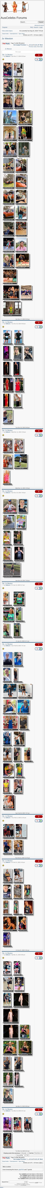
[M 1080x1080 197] (25, 139)
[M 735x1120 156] (28, 913)
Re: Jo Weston (7, 55)
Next (41, 45)
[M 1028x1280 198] (8, 620)
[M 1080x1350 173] (8, 234)
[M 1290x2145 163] (17, 543)
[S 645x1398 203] (6, 359)
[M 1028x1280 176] (18, 604)
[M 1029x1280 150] (19, 744)
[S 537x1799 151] (15, 913)
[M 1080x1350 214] (21, 234)
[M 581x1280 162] (6, 636)
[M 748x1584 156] (19, 776)
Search (36, 27)
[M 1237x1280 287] (20, 467)
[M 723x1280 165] (7, 897)
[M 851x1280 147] (7, 881)
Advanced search (39, 25)
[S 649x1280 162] (6, 543)
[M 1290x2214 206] (18, 343)
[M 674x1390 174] (16, 760)
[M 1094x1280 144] (9, 808)
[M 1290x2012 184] (18, 107)
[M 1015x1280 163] (8, 837)
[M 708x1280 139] (7, 974)
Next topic (40, 46)
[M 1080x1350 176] (8, 171)
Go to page (16, 45)
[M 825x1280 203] (22, 512)
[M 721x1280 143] (17, 897)
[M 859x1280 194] (18, 852)
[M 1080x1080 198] (10, 123)
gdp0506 (21, 1169)
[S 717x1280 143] (7, 1006)
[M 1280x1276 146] (10, 1053)
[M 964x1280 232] (8, 390)
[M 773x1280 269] (19, 390)
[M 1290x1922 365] (7, 467)
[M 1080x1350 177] (21, 202)
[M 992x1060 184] (9, 712)
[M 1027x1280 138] (8, 776)
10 (38, 45)
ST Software (23, 1184)
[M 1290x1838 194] (8, 107)
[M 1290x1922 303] (18, 451)
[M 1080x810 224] (12, 314)
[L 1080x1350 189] (8, 187)
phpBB (36, 1182)
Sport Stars (22, 33)
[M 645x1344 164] (16, 974)
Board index (5, 33)
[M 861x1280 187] (18, 559)
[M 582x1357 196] (6, 792)
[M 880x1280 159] (8, 665)
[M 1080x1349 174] (23, 155)
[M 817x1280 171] (18, 91)
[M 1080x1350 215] (21, 218)
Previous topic (32, 46)
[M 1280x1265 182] (10, 512)
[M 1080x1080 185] (10, 139)
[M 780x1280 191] (7, 852)
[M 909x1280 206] (8, 1085)
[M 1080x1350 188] (21, 250)
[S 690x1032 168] (19, 990)
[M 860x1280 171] (21, 527)
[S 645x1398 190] (6, 406)
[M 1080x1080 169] (10, 282)
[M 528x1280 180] (19, 620)
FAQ (31, 27)
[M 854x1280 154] (18, 881)
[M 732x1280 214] (17, 406)
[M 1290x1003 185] (11, 575)
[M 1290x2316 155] (18, 1069)
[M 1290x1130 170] (21, 1006)
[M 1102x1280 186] (9, 527)
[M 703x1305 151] (7, 744)
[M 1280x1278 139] (25, 1053)
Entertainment (13, 33)
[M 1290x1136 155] (10, 1037)
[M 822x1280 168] (17, 792)
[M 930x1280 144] (8, 990)
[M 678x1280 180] (27, 1130)
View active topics (7, 31)
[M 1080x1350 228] (8, 250)
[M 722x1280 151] (18, 665)
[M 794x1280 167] (28, 359)
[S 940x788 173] (11, 298)
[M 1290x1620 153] (20, 837)
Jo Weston (7, 38)
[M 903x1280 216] (8, 422)
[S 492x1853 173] (15, 681)
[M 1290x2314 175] (7, 1069)
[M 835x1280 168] (18, 75)
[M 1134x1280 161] (23, 712)
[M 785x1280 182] (17, 359)
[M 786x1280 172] (7, 1146)
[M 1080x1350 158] (8, 218)
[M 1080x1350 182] (8, 202)
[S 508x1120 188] (16, 636)
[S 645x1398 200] (16, 374)
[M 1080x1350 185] (21, 171)
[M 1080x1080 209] (22, 266)
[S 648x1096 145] (22, 929)
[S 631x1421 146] (27, 760)
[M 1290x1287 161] (25, 696)
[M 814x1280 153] (7, 75)
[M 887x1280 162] (8, 91)
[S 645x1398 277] (6, 483)
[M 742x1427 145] (6, 681)
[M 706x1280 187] (17, 1130)
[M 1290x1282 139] (10, 929)
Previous (23, 45)
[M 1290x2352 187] (7, 559)
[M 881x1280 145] (8, 1101)
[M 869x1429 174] (7, 760)
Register (4, 27)
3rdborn (8, 56)
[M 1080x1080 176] (10, 155)
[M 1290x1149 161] (10, 1021)
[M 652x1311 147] (6, 945)
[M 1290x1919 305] (7, 451)
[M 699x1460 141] (27, 897)
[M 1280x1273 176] (10, 696)
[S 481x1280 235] (6, 604)
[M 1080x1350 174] (26, 298)
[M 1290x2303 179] (23, 728)
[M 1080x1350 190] (21, 187)
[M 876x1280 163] (24, 1037)
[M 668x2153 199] (16, 1085)
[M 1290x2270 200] (7, 343)
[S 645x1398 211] (6, 374)
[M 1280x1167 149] (10, 728)
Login (41, 27)
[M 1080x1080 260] (25, 123)
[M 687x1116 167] (7, 1130)
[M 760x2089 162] (5, 913)
